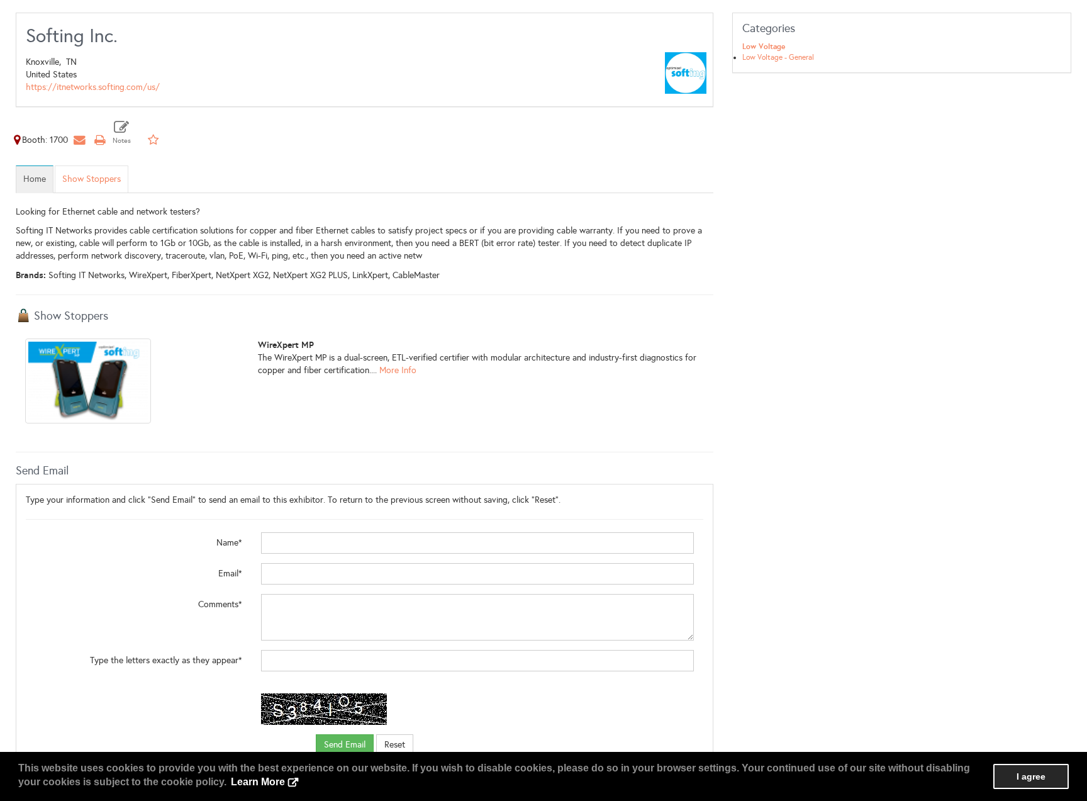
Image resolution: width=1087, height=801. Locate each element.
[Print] (99, 140)
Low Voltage (763, 47)
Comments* (220, 604)
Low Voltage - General (778, 57)
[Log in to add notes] (122, 132)
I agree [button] (1031, 776)
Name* (229, 542)
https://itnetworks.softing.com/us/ (93, 87)
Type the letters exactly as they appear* (166, 660)
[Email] (79, 140)
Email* (230, 573)
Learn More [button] (258, 781)
